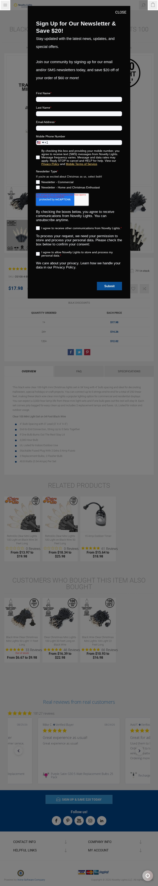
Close (120, 12)
